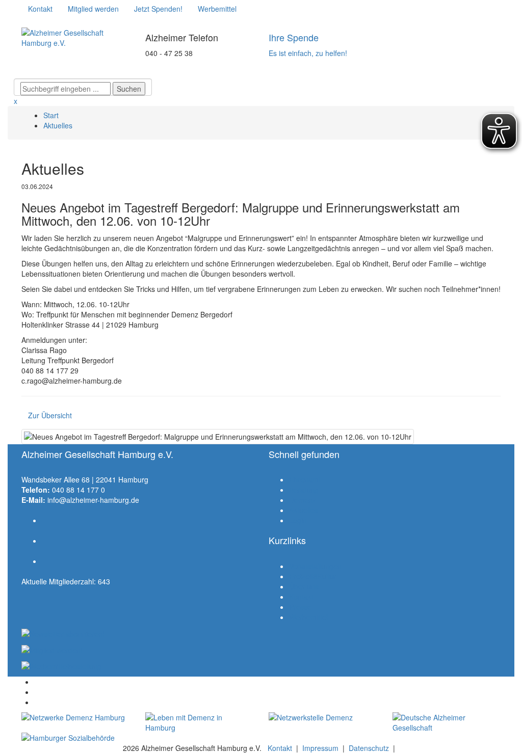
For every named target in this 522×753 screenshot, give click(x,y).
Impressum (320, 748)
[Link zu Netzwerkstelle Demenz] (323, 717)
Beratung (304, 490)
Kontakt (301, 596)
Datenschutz (369, 748)
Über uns (304, 586)
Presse (300, 607)
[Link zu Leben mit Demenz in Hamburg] (199, 722)
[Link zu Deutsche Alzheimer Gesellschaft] (447, 722)
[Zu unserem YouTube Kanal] (58, 23)
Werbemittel (308, 617)
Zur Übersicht (50, 415)
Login (298, 520)
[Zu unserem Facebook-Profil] (28, 23)
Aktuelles (57, 125)
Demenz (302, 500)
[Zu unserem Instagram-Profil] (43, 23)
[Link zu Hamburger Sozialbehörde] (75, 738)
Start (51, 115)
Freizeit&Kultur (312, 576)
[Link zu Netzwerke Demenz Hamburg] (75, 717)
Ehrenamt (305, 479)
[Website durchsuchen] (83, 70)
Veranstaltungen (315, 566)
